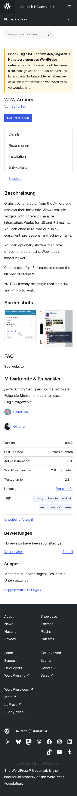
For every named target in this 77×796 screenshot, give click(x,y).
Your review (13, 552)
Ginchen (19, 426)
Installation (17, 156)
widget (66, 498)
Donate (49, 668)
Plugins (46, 631)
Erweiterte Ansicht (18, 519)
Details (14, 134)
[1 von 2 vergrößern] (31, 315)
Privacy (10, 639)
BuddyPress (16, 712)
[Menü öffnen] (70, 6)
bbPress (13, 704)
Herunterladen (18, 118)
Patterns (47, 639)
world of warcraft (51, 507)
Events (46, 660)
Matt (10, 697)
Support (15, 178)
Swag (47, 675)
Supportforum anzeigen (22, 590)
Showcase (49, 616)
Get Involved (51, 653)
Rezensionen (19, 145)
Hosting (10, 631)
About (9, 616)
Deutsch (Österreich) (30, 731)
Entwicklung (18, 167)
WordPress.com (18, 689)
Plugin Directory (15, 19)
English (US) (64, 488)
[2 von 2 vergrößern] (67, 315)
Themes (47, 624)
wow (68, 507)
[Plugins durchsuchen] (49, 34)
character (53, 498)
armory (38, 498)
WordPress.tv (17, 675)
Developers (13, 668)
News (8, 624)
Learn (8, 653)
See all (67, 552)
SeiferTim (19, 106)
